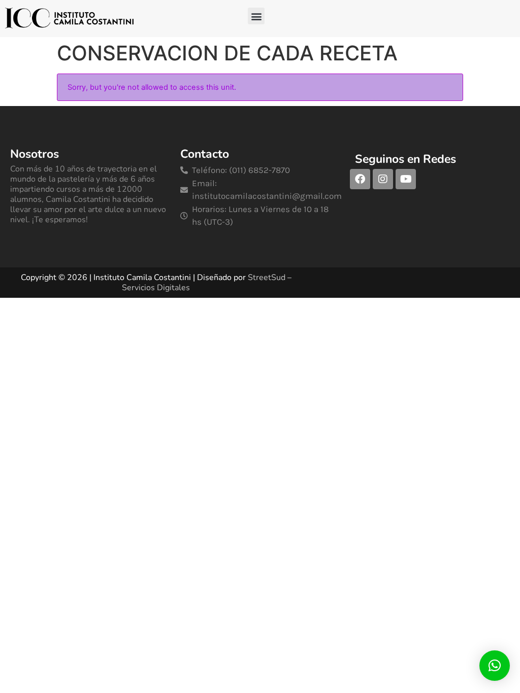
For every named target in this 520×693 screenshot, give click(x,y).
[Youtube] (406, 179)
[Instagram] (383, 179)
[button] (256, 16)
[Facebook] (360, 179)
